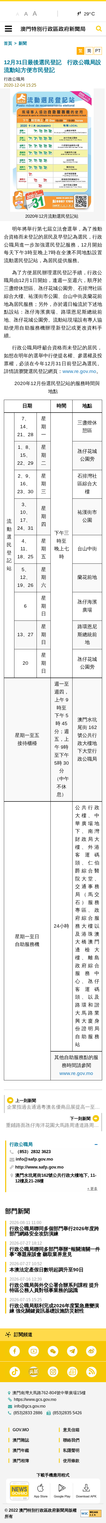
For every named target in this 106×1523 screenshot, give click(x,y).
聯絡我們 (71, 1440)
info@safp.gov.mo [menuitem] (34, 1159)
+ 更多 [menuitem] (92, 1189)
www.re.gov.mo (79, 371)
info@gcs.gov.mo (30, 1406)
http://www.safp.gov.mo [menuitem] (39, 1167)
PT (98, 51)
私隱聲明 (71, 1450)
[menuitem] (53, 1144)
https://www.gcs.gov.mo (35, 1400)
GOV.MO (21, 1430)
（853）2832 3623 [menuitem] (33, 1152)
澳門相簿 (21, 1460)
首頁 (8, 43)
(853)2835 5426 (67, 1413)
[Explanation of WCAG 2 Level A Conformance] (91, 1513)
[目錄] (7, 29)
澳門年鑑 (21, 1450)
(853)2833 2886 (27, 1413)
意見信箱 (71, 1430)
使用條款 (71, 1460)
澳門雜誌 (21, 1440)
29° (89, 13)
